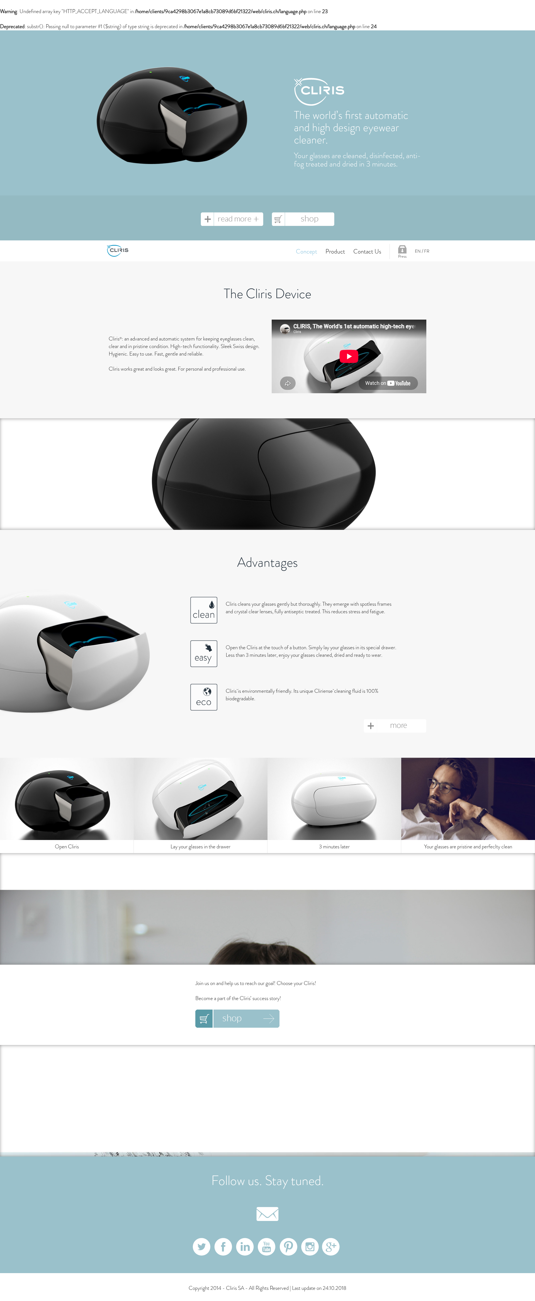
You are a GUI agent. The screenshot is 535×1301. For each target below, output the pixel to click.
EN (418, 251)
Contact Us (367, 251)
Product (335, 251)
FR (426, 251)
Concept (306, 251)
